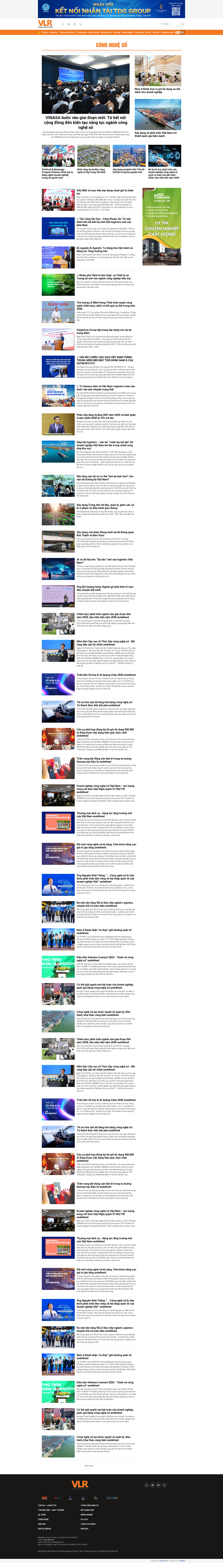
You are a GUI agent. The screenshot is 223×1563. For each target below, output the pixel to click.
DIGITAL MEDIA (44, 1529)
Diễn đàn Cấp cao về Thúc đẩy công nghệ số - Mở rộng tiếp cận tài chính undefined (106, 643)
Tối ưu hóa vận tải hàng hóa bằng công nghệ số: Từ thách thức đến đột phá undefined (105, 704)
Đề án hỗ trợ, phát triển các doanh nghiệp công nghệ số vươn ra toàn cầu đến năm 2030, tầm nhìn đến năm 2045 (163, 173)
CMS (164, 1561)
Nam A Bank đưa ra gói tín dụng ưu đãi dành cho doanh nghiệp (157, 90)
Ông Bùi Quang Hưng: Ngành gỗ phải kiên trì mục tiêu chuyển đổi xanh (105, 588)
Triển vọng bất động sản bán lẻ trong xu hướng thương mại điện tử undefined (104, 760)
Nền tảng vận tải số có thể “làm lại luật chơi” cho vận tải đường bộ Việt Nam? (105, 478)
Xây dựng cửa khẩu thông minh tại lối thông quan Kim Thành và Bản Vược (105, 534)
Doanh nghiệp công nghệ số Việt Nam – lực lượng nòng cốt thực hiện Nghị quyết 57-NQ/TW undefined (105, 789)
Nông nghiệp (127, 32)
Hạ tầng (116, 32)
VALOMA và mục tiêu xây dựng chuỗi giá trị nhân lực (105, 192)
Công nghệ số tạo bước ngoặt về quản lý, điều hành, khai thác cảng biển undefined (103, 1013)
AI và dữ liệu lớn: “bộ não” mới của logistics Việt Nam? (105, 561)
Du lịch (148, 32)
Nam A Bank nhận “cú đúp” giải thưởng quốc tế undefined (104, 931)
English (84, 1529)
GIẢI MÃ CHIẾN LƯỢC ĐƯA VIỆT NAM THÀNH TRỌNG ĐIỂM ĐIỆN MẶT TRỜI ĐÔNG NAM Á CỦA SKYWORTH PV (105, 360)
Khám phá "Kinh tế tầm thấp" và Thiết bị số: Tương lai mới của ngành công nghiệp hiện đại (104, 277)
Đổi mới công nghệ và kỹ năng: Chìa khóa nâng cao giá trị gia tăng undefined (106, 846)
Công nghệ (139, 32)
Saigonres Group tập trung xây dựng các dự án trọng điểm (104, 331)
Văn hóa (156, 32)
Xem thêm (89, 1466)
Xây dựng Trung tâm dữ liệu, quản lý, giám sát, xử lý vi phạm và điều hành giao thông (105, 506)
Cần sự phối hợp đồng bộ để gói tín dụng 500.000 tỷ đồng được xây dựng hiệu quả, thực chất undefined (105, 732)
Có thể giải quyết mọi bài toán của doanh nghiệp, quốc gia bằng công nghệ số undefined (105, 986)
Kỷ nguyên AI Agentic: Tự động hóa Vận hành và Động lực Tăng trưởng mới (105, 249)
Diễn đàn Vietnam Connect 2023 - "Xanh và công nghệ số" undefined (105, 959)
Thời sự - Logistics (50, 32)
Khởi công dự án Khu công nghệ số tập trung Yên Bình (91, 171)
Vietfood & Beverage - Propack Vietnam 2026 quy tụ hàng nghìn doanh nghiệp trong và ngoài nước (57, 173)
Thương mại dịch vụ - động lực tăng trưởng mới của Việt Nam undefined (104, 815)
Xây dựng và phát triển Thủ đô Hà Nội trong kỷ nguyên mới (129, 171)
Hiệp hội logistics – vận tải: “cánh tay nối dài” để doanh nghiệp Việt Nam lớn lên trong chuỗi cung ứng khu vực (105, 445)
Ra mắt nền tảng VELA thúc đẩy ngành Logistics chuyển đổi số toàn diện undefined (105, 904)
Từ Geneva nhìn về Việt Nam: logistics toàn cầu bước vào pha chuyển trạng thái (106, 388)
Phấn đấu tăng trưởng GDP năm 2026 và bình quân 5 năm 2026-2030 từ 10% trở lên (106, 416)
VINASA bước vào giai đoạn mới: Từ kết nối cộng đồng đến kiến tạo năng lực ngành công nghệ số (85, 122)
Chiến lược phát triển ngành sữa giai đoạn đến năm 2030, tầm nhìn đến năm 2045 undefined (104, 616)
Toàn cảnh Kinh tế (67, 32)
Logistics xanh (167, 32)
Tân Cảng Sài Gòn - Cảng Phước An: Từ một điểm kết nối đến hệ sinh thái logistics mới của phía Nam (104, 222)
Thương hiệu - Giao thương (87, 32)
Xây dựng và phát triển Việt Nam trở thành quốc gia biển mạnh (156, 134)
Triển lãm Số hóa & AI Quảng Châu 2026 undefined (106, 674)
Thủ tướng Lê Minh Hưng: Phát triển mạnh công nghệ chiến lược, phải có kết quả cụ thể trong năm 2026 (106, 305)
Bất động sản (106, 32)
